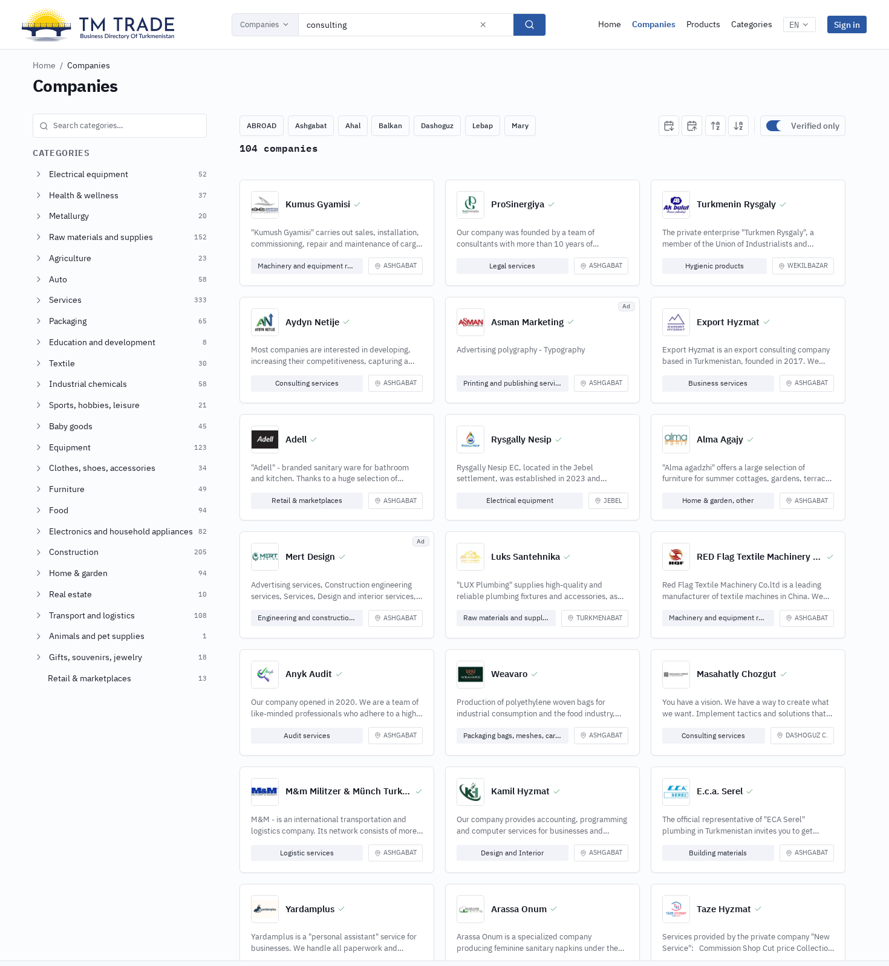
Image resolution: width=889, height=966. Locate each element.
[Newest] (669, 125)
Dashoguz (437, 125)
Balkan (390, 125)
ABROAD (261, 125)
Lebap (482, 125)
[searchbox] (120, 126)
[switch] (776, 125)
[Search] (529, 25)
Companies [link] (88, 65)
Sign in (847, 24)
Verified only (815, 125)
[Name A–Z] (715, 125)
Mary (520, 125)
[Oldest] (692, 125)
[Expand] (39, 174)
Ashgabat (311, 125)
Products (703, 24)
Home (609, 24)
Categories (751, 24)
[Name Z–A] (738, 125)
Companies (259, 24)
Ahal (352, 125)
